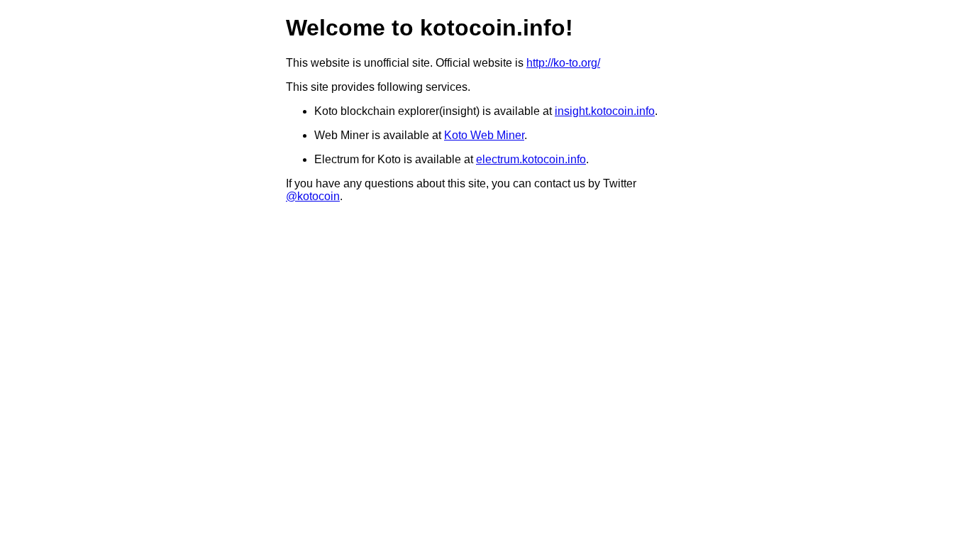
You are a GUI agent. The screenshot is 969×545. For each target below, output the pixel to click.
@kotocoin (313, 196)
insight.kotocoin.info (605, 111)
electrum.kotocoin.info (531, 159)
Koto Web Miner (484, 135)
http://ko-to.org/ (563, 63)
